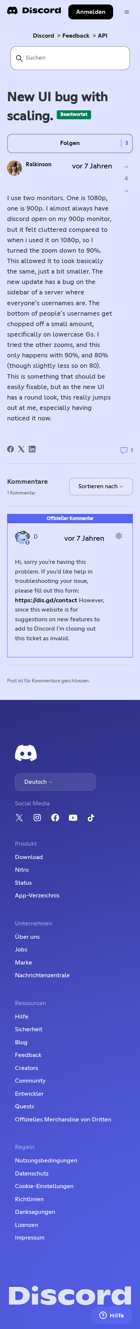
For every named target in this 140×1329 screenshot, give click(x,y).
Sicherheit (28, 1029)
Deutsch (36, 782)
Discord (43, 36)
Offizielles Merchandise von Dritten (63, 1120)
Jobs (21, 950)
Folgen (70, 143)
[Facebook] (10, 449)
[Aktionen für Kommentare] (118, 535)
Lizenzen (26, 1225)
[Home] (34, 13)
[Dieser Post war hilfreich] (126, 167)
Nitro (22, 870)
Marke (23, 963)
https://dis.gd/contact (46, 600)
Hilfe (21, 1017)
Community (30, 1081)
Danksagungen (35, 1212)
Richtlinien (29, 1199)
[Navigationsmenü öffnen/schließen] (126, 12)
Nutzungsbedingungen (46, 1161)
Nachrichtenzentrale (42, 975)
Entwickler (29, 1094)
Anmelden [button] (91, 12)
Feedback (76, 36)
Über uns (27, 937)
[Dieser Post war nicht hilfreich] (126, 190)
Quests (24, 1106)
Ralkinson (39, 164)
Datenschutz (32, 1174)
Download (29, 857)
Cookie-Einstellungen (44, 1186)
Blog (21, 1042)
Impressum (29, 1238)
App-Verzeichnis (37, 896)
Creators (26, 1068)
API (103, 36)
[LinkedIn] (32, 449)
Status (23, 883)
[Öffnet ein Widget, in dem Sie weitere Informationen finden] (112, 1316)
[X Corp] (21, 449)
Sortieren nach (98, 486)
